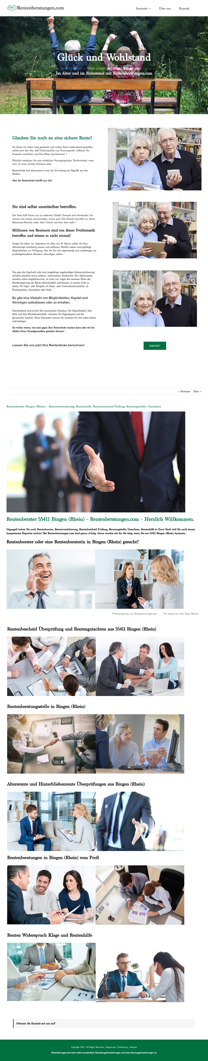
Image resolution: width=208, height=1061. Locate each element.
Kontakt (133, 1047)
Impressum (110, 1047)
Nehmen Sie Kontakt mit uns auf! (35, 1023)
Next (196, 391)
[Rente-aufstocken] (155, 266)
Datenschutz (122, 1047)
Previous (185, 391)
